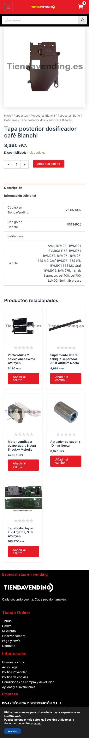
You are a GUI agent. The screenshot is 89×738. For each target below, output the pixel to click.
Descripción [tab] (13, 188)
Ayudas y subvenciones (18, 687)
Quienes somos (13, 662)
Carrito (7, 626)
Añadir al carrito (48, 164)
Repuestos (21, 115)
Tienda (7, 621)
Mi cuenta (9, 631)
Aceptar (12, 731)
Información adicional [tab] (20, 196)
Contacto (8, 646)
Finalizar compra (13, 636)
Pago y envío (11, 641)
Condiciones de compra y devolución (28, 682)
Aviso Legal (10, 667)
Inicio (7, 115)
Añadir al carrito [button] (19, 378)
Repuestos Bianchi (42, 115)
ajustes (36, 723)
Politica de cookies (15, 677)
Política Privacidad (14, 672)
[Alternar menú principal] (8, 7)
